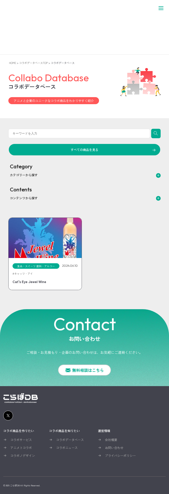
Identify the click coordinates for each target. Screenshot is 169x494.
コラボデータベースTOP (33, 63)
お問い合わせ (114, 447)
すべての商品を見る (84, 149)
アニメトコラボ (21, 447)
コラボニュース (67, 447)
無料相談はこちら (88, 370)
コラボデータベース (70, 440)
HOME (12, 63)
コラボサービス (21, 440)
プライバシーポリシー (120, 455)
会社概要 (111, 440)
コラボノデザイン (22, 455)
